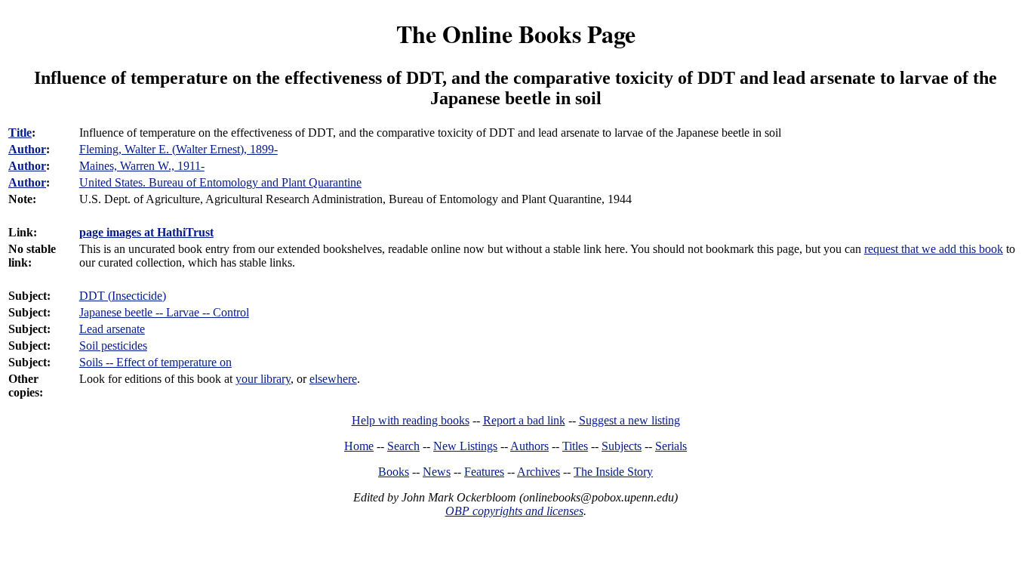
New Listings (465, 446)
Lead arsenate (112, 328)
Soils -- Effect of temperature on (155, 362)
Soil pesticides (113, 345)
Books (393, 471)
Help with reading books (410, 420)
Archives (538, 471)
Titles (575, 446)
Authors (529, 446)
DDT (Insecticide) (122, 295)
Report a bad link (524, 420)
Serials (671, 446)
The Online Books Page (516, 33)
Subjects (622, 446)
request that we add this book (933, 248)
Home (359, 446)
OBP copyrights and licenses (514, 510)
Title (20, 132)
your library (263, 378)
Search (403, 446)
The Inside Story (613, 471)
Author (27, 149)
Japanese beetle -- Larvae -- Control (164, 312)
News (437, 471)
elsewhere (333, 378)
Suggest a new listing (629, 420)
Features (484, 471)
